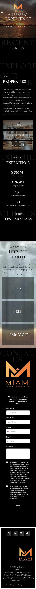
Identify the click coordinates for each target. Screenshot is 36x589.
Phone (8, 427)
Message (9, 446)
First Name (10, 408)
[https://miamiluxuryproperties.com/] (18, 8)
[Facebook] (15, 533)
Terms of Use (20, 575)
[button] (2, 12)
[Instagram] (8, 533)
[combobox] (8, 431)
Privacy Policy (9, 575)
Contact (29, 575)
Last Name (10, 418)
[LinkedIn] (21, 533)
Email (8, 437)
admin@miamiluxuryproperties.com (18, 572)
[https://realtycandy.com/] (18, 554)
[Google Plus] (27, 533)
